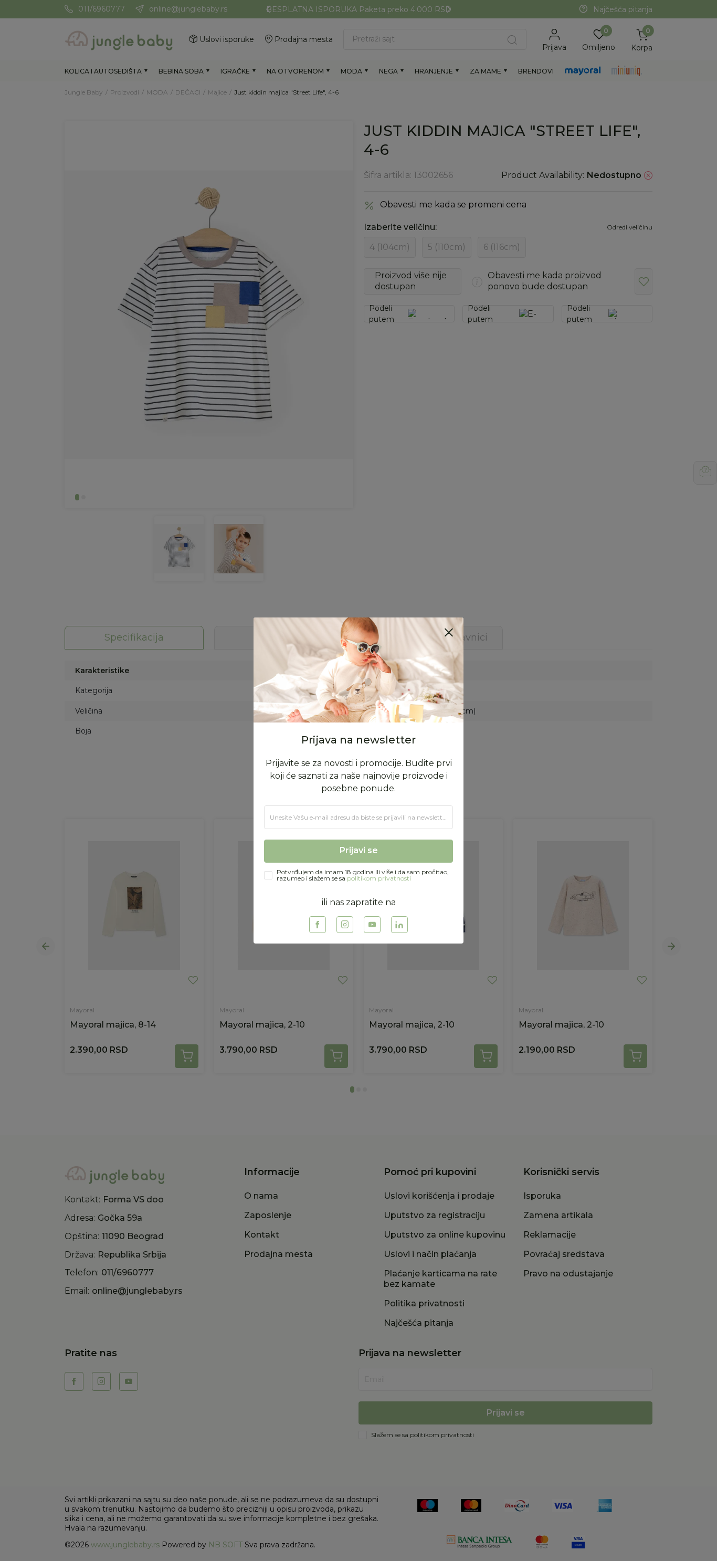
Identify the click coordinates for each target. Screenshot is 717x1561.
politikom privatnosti (379, 878)
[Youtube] (372, 924)
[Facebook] (317, 924)
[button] (449, 632)
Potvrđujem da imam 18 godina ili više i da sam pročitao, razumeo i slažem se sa (363, 875)
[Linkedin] (399, 924)
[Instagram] (344, 924)
